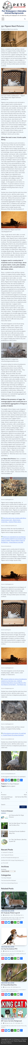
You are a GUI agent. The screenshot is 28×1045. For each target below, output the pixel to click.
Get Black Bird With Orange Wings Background (12, 860)
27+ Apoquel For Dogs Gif (7, 852)
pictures (8, 786)
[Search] (25, 19)
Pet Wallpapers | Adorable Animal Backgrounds (14, 12)
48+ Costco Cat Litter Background (11, 1021)
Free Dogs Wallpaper (13, 784)
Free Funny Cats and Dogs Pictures (9, 883)
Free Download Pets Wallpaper (8, 880)
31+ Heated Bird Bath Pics (9, 985)
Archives (3, 869)
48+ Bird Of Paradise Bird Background (10, 857)
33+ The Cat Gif (4, 863)
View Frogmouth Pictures (7, 855)
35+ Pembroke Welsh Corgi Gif (10, 913)
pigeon (13, 786)
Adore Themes (7, 1043)
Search (3, 804)
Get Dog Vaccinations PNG (9, 949)
